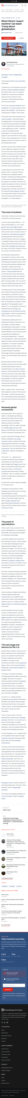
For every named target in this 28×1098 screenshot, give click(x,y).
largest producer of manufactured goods (14, 604)
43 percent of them (7, 508)
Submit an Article (5, 1060)
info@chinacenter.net (7, 1067)
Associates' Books (6, 1035)
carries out (14, 717)
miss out (21, 720)
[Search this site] (22, 5)
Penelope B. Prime (7, 74)
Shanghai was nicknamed (17, 246)
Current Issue (5, 1048)
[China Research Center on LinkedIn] (14, 1)
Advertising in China (12, 872)
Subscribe (8, 989)
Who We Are (4, 1033)
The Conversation (6, 796)
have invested (12, 699)
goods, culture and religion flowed (11, 227)
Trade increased (12, 271)
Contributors (4, 1057)
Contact (3, 1041)
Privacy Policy (4, 1095)
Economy (11, 886)
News (2, 1077)
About (3, 1030)
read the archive (20, 995)
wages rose (17, 464)
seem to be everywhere (18, 81)
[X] (2, 1023)
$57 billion (21, 665)
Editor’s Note (5, 894)
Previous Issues (5, 1051)
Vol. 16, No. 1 (17, 9)
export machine (6, 119)
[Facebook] (7, 1023)
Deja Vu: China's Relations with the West (12, 899)
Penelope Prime (7, 32)
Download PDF (9, 38)
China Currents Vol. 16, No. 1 (11, 17)
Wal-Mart (11, 110)
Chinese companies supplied (16, 89)
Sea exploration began (17, 234)
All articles (5, 925)
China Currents (9, 9)
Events (3, 1080)
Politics (19, 886)
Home (2, 9)
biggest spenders (6, 617)
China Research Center (17, 191)
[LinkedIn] (4, 1023)
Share (22, 38)
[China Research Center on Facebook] (16, 1)
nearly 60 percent (14, 503)
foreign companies (11, 500)
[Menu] (25, 5)
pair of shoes (16, 108)
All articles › (5, 69)
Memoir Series (5, 1083)
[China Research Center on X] (11, 1)
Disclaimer (11, 1095)
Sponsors (4, 1038)
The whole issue (7, 878)
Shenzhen (6, 451)
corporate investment (8, 738)
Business (4, 886)
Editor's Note (10, 834)
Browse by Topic (5, 1054)
